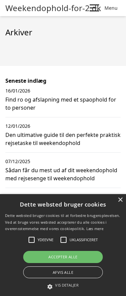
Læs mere (94, 228)
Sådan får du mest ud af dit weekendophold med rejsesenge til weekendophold (61, 174)
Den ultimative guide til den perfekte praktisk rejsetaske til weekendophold (63, 139)
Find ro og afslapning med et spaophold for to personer (60, 103)
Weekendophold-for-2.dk (53, 8)
